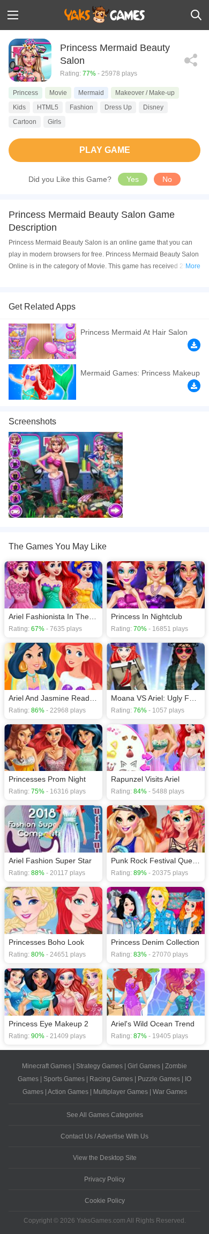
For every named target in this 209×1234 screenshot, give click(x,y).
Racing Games (111, 1079)
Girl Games (144, 1066)
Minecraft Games (46, 1066)
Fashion (81, 107)
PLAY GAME (104, 150)
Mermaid (91, 93)
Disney (153, 107)
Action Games (68, 1092)
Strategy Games (99, 1066)
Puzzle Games (159, 1079)
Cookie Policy (105, 1200)
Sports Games (64, 1079)
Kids (19, 107)
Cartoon (24, 122)
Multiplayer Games (120, 1092)
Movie (58, 93)
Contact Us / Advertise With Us (104, 1136)
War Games (170, 1092)
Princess (25, 93)
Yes (132, 179)
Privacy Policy (104, 1179)
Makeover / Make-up (145, 93)
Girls (54, 122)
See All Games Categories (104, 1115)
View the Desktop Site (105, 1158)
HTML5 (47, 107)
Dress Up (118, 107)
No (167, 179)
